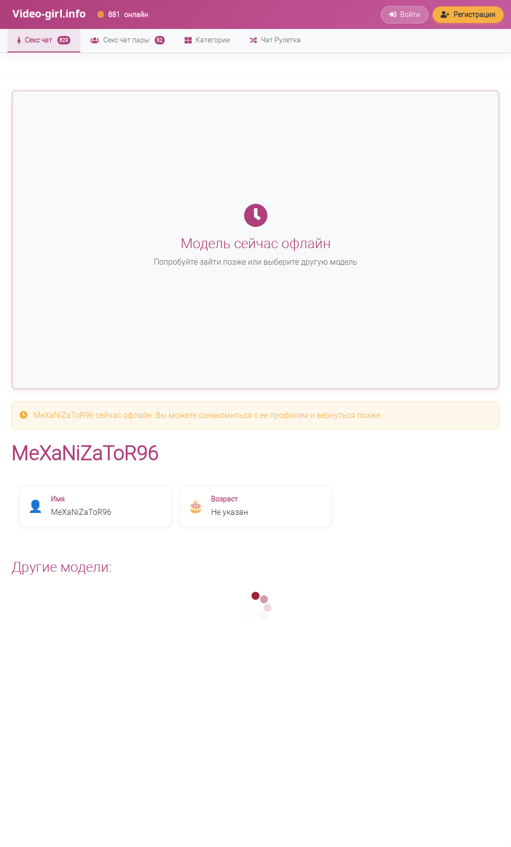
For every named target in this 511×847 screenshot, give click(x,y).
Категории (213, 40)
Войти (410, 14)
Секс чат (46, 40)
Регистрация (475, 14)
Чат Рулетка (281, 40)
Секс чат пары (133, 40)
